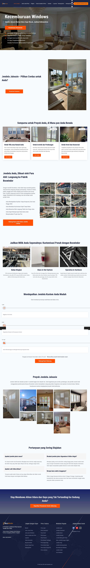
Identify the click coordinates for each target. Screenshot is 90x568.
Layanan (55, 3)
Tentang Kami (61, 3)
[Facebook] (72, 0)
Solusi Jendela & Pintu (41, 3)
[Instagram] (72, 2)
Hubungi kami (69, 3)
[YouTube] (72, 6)
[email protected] (6, 535)
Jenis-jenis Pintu (25, 3)
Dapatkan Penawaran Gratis (81, 3)
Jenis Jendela (17, 3)
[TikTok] (72, 4)
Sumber (49, 3)
